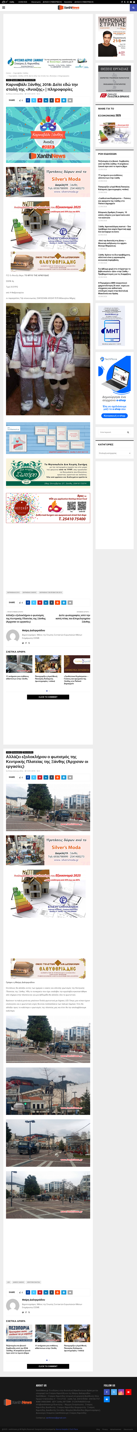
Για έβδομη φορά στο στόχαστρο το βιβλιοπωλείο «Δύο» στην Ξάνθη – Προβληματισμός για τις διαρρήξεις (114, 271)
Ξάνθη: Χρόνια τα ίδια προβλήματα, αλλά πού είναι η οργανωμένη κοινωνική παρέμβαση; (114, 257)
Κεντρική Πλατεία (33, 1282)
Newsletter (68, 2)
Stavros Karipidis (62, 1429)
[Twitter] (114, 1392)
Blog (98, 1429)
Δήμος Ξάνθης (18, 1282)
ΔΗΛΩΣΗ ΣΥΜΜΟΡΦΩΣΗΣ (52, 2)
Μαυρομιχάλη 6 (17, 752)
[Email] (107, 1399)
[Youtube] (128, 1392)
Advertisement (115, 1429)
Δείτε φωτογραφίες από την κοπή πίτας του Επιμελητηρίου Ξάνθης (73, 618)
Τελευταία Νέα (30, 80)
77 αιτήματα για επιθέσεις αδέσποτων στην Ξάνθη (17, 677)
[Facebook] (107, 1392)
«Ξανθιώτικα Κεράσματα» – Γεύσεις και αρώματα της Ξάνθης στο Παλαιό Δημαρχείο (76, 680)
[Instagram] (121, 1392)
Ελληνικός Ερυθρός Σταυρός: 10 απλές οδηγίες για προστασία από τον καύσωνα (114, 215)
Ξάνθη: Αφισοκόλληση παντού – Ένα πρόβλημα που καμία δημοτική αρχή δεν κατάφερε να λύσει (114, 229)
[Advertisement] (48, 36)
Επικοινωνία (36, 2)
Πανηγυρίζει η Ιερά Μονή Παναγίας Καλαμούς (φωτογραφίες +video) (46, 679)
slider (8, 80)
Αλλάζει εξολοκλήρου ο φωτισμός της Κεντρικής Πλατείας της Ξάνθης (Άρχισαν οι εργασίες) (26, 618)
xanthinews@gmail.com (56, 1418)
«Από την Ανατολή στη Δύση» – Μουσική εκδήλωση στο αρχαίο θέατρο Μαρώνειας (112, 243)
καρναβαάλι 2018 (13, 592)
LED (8, 1282)
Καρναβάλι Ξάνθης (18, 80)
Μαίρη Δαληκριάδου (15, 94)
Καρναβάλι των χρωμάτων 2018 (51, 592)
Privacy (105, 1429)
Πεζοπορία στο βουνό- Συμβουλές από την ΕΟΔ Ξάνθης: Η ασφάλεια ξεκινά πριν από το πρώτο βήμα (18, 1349)
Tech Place (74, 1429)
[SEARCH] (128, 432)
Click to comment (48, 697)
